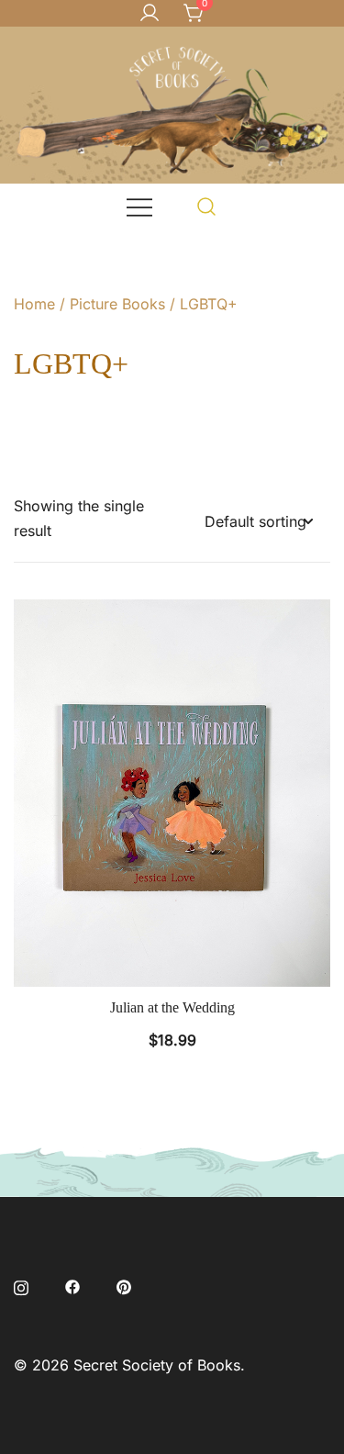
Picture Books (117, 304)
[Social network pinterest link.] (124, 1285)
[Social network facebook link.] (72, 1285)
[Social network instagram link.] (21, 1285)
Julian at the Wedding (172, 1007)
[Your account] (150, 14)
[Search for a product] (206, 206)
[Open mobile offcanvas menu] (139, 206)
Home (34, 304)
